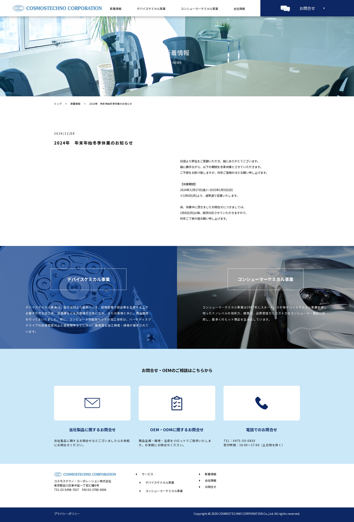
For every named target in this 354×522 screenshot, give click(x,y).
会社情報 (239, 9)
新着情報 (115, 9)
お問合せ (307, 8)
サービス (147, 474)
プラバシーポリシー (67, 514)
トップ (57, 103)
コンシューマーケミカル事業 (199, 9)
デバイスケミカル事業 (151, 9)
